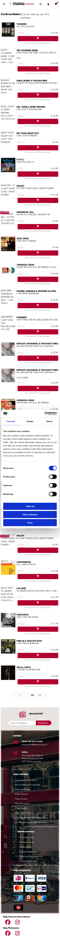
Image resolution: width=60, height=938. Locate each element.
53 (39, 695)
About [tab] (49, 421)
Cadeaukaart (25, 847)
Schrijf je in (43, 723)
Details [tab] (30, 421)
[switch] (53, 477)
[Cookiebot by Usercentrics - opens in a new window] (44, 413)
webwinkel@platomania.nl (34, 745)
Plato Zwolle (21, 808)
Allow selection (30, 514)
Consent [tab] (11, 421)
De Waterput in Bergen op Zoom (31, 822)
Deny (30, 522)
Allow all (30, 506)
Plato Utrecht (21, 794)
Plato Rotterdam (23, 813)
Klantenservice (26, 842)
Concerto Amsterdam (25, 780)
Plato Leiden (21, 799)
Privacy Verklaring (27, 861)
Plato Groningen (23, 790)
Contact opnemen (28, 852)
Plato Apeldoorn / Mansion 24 (30, 818)
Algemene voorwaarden (31, 856)
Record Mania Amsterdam (27, 785)
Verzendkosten (26, 838)
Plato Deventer (22, 804)
